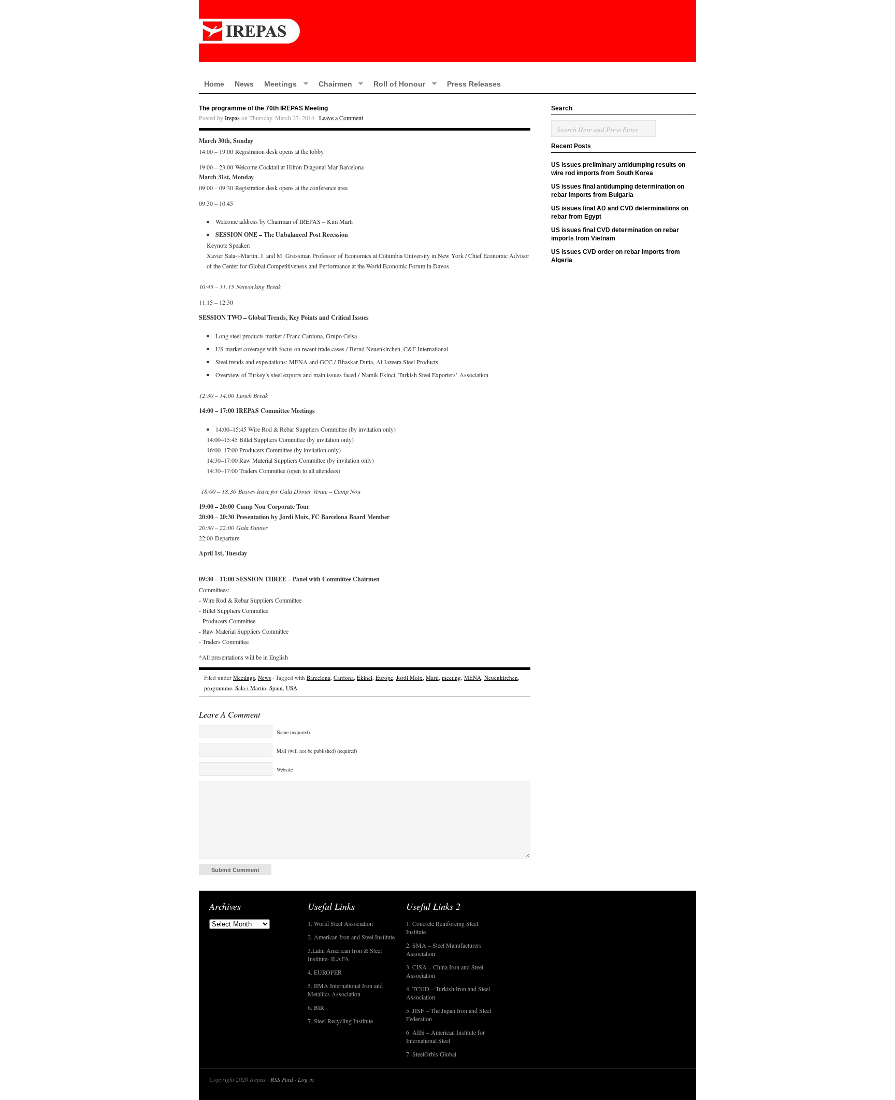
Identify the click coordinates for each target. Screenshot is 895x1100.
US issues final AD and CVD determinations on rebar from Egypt (619, 212)
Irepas (232, 117)
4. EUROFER (325, 972)
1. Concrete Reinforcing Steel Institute (442, 927)
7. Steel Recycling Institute (340, 1021)
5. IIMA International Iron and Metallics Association (345, 989)
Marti (432, 677)
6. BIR (316, 1007)
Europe (384, 677)
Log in (306, 1079)
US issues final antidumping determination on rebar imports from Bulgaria (617, 190)
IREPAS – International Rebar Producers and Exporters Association (447, 31)
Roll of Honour (396, 83)
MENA (472, 677)
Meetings (278, 83)
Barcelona (318, 677)
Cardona (344, 677)
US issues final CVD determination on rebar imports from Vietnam (615, 234)
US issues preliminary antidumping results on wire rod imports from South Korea (618, 169)
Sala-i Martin (250, 688)
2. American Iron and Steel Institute (351, 937)
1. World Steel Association (340, 923)
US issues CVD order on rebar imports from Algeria (615, 256)
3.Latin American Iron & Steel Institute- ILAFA (345, 954)
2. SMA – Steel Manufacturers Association (444, 949)
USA (291, 688)
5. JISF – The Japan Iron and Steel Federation (448, 1014)
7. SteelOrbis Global (431, 1054)
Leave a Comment (341, 117)
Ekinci (364, 677)
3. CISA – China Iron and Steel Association (444, 971)
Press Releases (474, 84)
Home (214, 84)
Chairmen (332, 83)
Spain (276, 688)
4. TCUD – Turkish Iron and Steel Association (448, 992)
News (244, 84)
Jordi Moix (409, 677)
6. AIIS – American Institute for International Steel (445, 1036)
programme (218, 688)
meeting (451, 677)
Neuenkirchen (501, 677)
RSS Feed (281, 1079)
